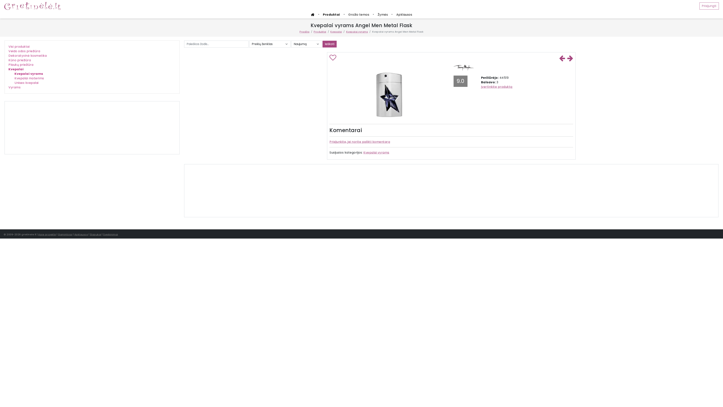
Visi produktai (19, 46)
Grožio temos (358, 14)
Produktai (331, 14)
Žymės (383, 14)
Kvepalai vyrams (357, 32)
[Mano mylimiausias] (332, 59)
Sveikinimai (110, 234)
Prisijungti (709, 6)
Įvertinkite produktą (497, 87)
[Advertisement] (92, 127)
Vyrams (14, 87)
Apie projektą (47, 234)
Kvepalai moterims (29, 78)
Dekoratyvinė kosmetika (27, 56)
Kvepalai (336, 32)
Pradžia (305, 32)
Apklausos (404, 14)
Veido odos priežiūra (24, 51)
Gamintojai (65, 234)
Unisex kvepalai (26, 83)
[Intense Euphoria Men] (570, 58)
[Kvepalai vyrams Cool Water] (562, 58)
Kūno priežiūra (19, 60)
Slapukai (95, 234)
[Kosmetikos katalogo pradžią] (313, 15)
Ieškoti (329, 44)
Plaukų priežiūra (20, 65)
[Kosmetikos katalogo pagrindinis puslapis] (34, 6)
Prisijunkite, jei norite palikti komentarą (359, 142)
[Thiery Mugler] (464, 67)
